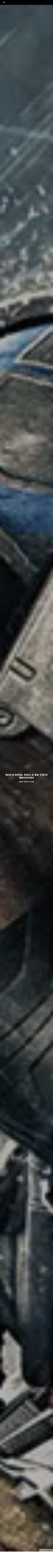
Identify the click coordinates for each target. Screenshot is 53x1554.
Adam (21, 782)
